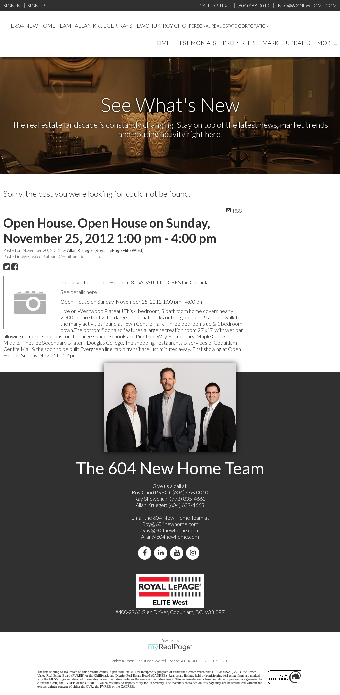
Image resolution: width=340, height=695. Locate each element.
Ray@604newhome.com (170, 530)
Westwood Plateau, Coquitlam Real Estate (61, 256)
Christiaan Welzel (150, 660)
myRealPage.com (170, 647)
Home (161, 43)
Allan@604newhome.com (170, 536)
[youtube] (178, 553)
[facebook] (146, 553)
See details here (78, 292)
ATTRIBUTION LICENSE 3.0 (205, 660)
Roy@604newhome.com (170, 524)
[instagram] (194, 553)
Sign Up (36, 5)
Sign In (11, 5)
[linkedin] (162, 553)
